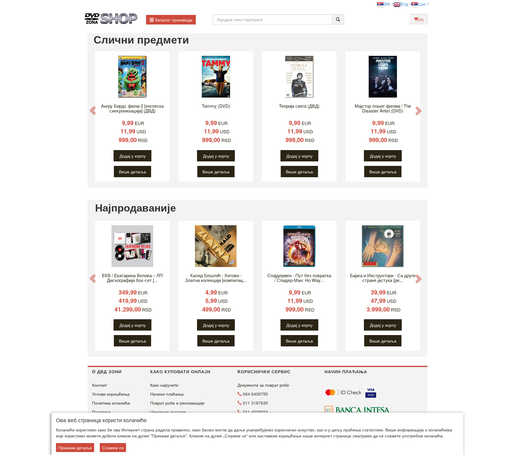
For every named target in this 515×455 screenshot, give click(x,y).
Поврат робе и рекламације (177, 403)
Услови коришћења (111, 394)
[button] (93, 110)
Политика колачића (111, 403)
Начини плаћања (167, 394)
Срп (422, 4)
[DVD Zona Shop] (109, 19)
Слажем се (113, 448)
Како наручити (164, 385)
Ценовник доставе (168, 412)
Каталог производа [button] (173, 20)
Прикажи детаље (75, 448)
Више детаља (132, 172)
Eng (404, 4)
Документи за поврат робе (263, 385)
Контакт (99, 385)
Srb (387, 4)
